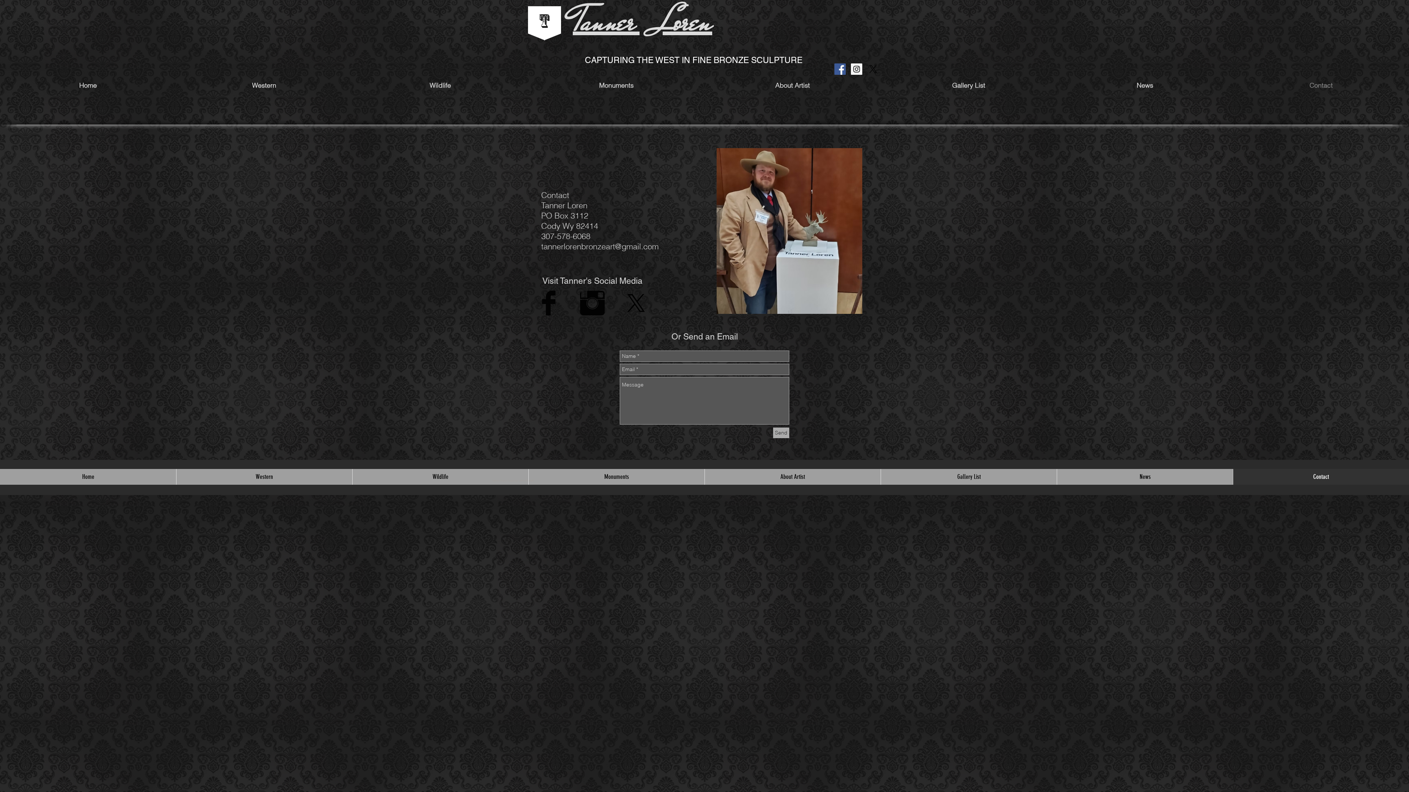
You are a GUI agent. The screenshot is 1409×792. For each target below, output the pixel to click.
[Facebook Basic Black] (548, 303)
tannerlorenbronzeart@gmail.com (600, 246)
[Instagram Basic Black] (592, 303)
